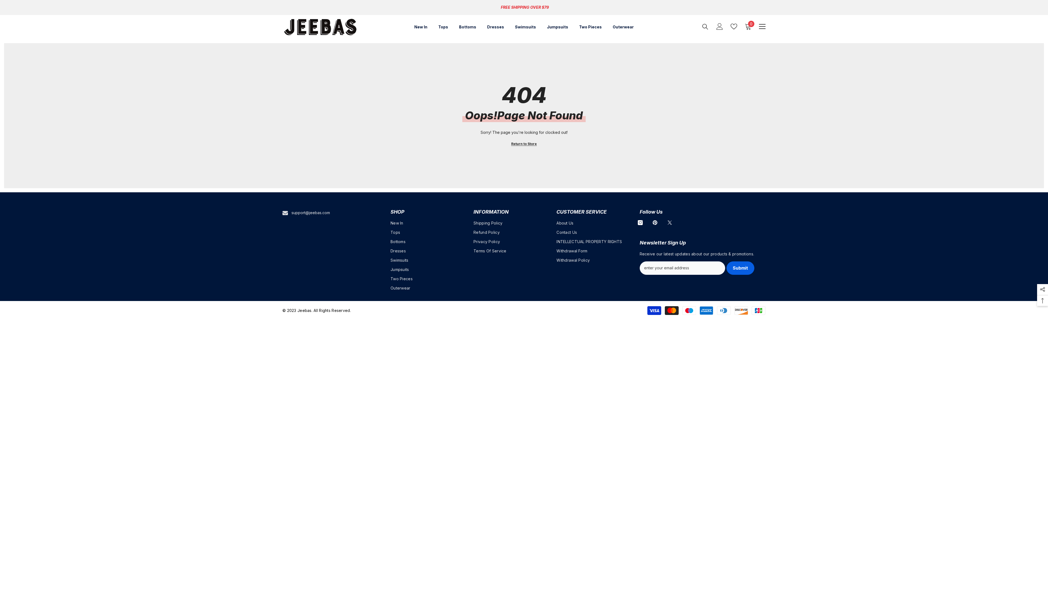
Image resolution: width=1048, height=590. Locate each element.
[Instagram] (640, 223)
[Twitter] (670, 223)
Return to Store (524, 144)
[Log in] (719, 26)
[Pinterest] (655, 223)
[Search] (705, 26)
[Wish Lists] (734, 26)
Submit (740, 268)
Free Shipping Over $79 (525, 7)
